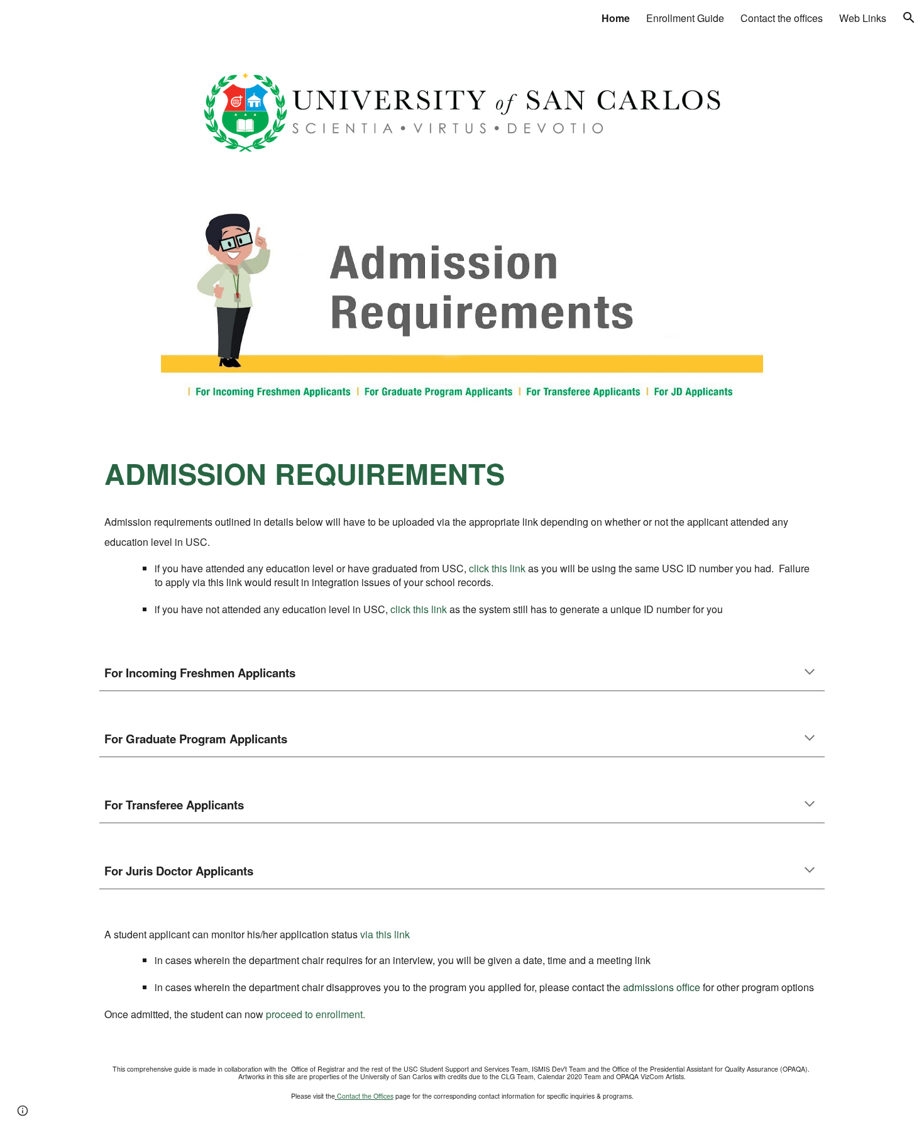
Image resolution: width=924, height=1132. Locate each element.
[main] (462, 473)
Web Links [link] (862, 18)
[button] (909, 18)
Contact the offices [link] (781, 18)
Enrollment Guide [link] (685, 18)
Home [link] (616, 18)
